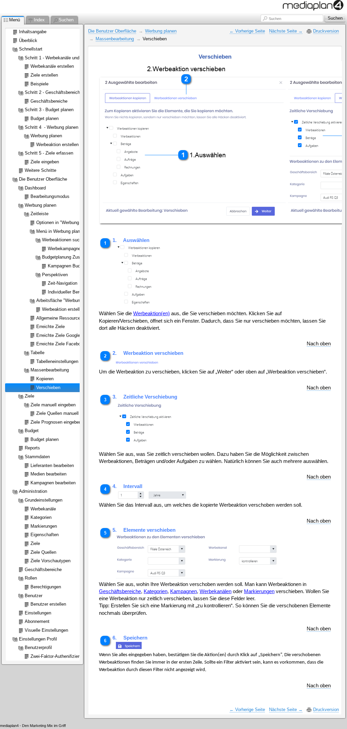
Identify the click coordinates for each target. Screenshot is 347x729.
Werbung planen (161, 31)
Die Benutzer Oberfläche (112, 31)
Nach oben (319, 343)
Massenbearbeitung (115, 38)
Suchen (275, 19)
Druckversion (326, 31)
